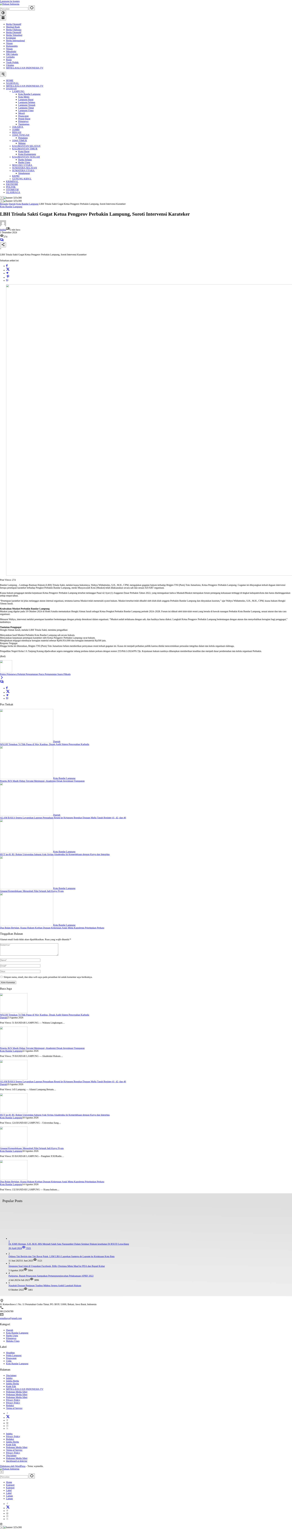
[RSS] (7, 1428)
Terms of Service (14, 1408)
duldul (3, 229)
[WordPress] (7, 1423)
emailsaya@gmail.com (11, 1318)
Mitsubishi (11, 51)
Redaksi (10, 1405)
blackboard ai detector (16, 1461)
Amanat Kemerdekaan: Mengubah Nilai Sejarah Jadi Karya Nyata (32, 891)
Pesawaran (11, 1358)
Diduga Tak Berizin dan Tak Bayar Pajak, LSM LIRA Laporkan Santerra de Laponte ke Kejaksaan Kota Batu (62, 1256)
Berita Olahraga (13, 29)
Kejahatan (11, 38)
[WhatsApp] (7, 280)
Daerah (56, 741)
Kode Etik (11, 1386)
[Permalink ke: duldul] (3, 225)
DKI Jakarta (12, 54)
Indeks (9, 1378)
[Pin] (8, 277)
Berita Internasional (15, 40)
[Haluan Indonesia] (9, 4)
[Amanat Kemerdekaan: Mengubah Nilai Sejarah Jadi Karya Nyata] (26, 888)
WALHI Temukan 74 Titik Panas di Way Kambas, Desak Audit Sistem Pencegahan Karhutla (44, 744)
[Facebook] (7, 266)
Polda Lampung (13, 1355)
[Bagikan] (3, 244)
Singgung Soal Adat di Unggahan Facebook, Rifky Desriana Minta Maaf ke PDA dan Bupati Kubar (57, 1266)
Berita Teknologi (14, 35)
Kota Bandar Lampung (11, 206)
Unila (8, 1361)
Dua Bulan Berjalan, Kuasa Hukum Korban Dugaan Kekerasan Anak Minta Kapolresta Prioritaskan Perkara (52, 927)
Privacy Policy (13, 1400)
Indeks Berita (12, 1381)
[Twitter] (8, 270)
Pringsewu (11, 1338)
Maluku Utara (12, 1341)
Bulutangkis (12, 46)
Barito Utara (12, 1335)
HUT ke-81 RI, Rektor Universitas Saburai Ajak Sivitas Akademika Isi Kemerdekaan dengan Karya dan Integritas (55, 854)
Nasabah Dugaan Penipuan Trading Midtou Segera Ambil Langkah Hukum (45, 1285)
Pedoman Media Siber (16, 1392)
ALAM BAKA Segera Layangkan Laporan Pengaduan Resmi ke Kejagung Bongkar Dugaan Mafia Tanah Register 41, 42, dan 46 (63, 817)
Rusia (9, 59)
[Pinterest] (7, 1420)
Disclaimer (11, 1375)
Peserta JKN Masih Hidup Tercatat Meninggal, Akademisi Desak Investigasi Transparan (42, 781)
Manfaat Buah (13, 27)
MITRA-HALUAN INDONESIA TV (24, 68)
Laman (9, 1496)
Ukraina (10, 65)
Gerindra (10, 57)
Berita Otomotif (13, 24)
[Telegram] (7, 273)
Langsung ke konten (10, 1)
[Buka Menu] (3, 17)
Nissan (9, 43)
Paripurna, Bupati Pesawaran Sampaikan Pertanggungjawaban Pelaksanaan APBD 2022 (51, 1276)
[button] (32, 7)
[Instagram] (7, 1426)
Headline (10, 1352)
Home (9, 1482)
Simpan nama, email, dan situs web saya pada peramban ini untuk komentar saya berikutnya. (48, 977)
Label (9, 1490)
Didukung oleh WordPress (12, 1466)
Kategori (10, 1485)
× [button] (1, 1472)
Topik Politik (12, 62)
